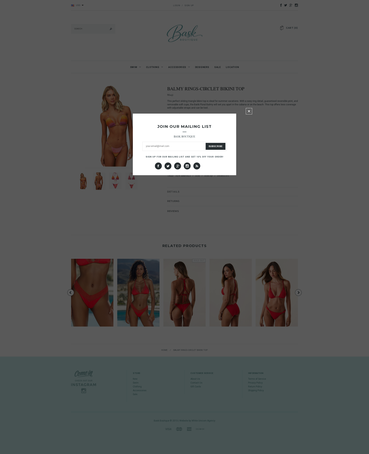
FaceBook (158, 166)
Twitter (168, 166)
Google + (177, 166)
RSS (196, 166)
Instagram (187, 166)
